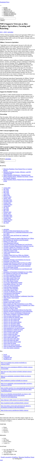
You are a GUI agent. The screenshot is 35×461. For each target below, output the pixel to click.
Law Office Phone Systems (10, 281)
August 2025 (6, 206)
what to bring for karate (9, 343)
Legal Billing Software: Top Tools (12, 284)
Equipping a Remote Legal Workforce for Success (16, 259)
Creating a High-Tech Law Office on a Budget (15, 255)
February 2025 (7, 212)
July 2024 (6, 222)
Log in (5, 354)
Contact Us (7, 11)
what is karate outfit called (10, 337)
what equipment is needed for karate (13, 329)
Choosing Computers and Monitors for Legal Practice (17, 244)
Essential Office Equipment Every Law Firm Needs (17, 264)
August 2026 (6, 188)
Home (5, 8)
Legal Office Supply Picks (10, 290)
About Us (6, 9)
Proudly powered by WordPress (9, 457)
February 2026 (7, 197)
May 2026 (6, 192)
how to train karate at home (10, 267)
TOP (1, 460)
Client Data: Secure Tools (10, 250)
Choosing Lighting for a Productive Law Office (16, 247)
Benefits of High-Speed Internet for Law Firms (16, 231)
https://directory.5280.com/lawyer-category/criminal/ (15, 400)
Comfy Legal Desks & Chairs (11, 252)
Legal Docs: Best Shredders (10, 288)
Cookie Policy (8, 15)
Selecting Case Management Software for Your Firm (17, 310)
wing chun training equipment (11, 348)
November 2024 (7, 216)
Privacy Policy (9, 12)
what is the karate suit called (10, 340)
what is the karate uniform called (12, 341)
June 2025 (6, 209)
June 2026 (6, 191)
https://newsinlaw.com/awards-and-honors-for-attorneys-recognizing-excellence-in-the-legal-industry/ (16, 406)
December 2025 (7, 200)
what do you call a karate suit (11, 320)
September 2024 (7, 219)
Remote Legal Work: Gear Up (11, 302)
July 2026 (6, 189)
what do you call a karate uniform (12, 322)
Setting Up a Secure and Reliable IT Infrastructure (16, 313)
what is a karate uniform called (11, 335)
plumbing (5, 299)
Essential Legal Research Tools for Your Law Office (17, 262)
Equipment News (4, 2)
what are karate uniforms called (11, 316)
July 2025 (6, 207)
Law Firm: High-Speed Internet (11, 276)
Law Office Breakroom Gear (11, 279)
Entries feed (6, 356)
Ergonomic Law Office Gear (11, 261)
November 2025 (7, 201)
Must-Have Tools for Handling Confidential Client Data (18, 296)
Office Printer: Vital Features (11, 297)
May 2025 (6, 210)
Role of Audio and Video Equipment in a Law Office (17, 303)
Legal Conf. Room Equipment (11, 285)
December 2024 (7, 215)
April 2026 (6, 194)
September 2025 (7, 204)
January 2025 (7, 213)
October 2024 (7, 218)
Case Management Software (11, 243)
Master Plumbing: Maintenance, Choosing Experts (16, 175)
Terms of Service (9, 14)
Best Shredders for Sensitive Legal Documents (15, 240)
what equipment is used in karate (12, 331)
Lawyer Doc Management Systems (12, 282)
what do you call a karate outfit (11, 319)
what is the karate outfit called (11, 338)
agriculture (10, 32)
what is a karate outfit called (10, 332)
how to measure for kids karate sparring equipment (16, 266)
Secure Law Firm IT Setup (10, 308)
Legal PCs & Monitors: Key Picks (12, 291)
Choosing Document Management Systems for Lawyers (18, 246)
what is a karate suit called (10, 334)
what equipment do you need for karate (13, 328)
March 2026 (6, 195)
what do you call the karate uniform (12, 326)
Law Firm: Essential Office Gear (12, 275)
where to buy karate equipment (11, 345)
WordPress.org (7, 359)
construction (6, 253)
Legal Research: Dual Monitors (11, 293)
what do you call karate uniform (11, 325)
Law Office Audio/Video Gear (11, 278)
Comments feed (7, 357)
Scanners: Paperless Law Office (11, 307)
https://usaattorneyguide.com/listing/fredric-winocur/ (15, 403)
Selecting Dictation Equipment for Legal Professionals (17, 311)
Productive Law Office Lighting (12, 300)
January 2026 (7, 198)
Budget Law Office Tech (10, 241)
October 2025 (7, 203)
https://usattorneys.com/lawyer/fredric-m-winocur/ (14, 380)
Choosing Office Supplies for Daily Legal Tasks (16, 249)
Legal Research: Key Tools (10, 294)
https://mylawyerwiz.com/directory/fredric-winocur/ (14, 410)
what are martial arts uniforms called (13, 317)
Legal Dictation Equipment (10, 287)
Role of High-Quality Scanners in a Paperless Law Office (18, 305)
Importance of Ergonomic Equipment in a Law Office (17, 272)
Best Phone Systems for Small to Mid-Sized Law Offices (18, 238)
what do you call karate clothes (11, 323)
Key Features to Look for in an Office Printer (15, 273)
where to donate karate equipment (12, 346)
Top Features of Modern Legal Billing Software (16, 314)
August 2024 (6, 221)
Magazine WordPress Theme (26, 457)
